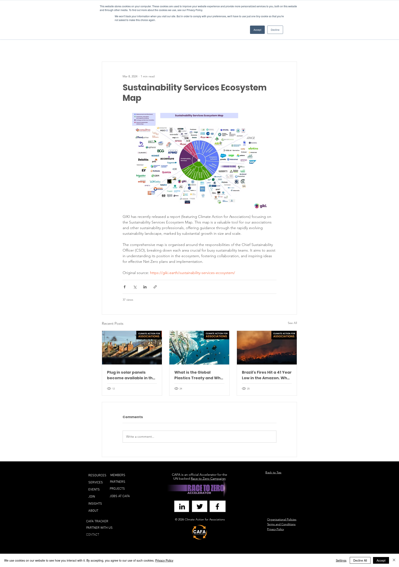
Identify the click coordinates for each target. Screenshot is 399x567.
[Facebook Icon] (217, 506)
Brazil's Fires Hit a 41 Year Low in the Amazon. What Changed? (267, 375)
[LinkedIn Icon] (182, 506)
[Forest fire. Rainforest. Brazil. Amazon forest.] (267, 347)
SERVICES (95, 483)
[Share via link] (155, 287)
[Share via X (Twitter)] (135, 287)
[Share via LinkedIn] (145, 287)
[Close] (394, 560)
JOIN (91, 497)
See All (292, 323)
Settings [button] (341, 560)
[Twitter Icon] (200, 506)
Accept (381, 560)
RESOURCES (97, 475)
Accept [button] (257, 29)
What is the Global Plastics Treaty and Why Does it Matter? (198, 375)
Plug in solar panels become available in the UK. (131, 375)
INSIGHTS (95, 504)
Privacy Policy (164, 560)
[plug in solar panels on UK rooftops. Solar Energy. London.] (132, 347)
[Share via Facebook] (125, 287)
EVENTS (94, 490)
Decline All (360, 560)
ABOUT (93, 511)
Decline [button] (275, 29)
